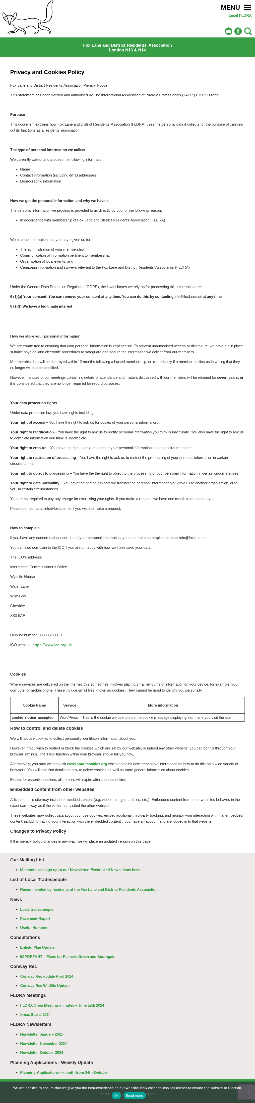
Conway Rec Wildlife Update (44, 985)
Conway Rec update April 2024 (46, 976)
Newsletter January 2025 (41, 1034)
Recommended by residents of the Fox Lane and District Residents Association (89, 889)
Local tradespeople (36, 909)
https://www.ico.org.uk (52, 645)
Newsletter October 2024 (41, 1052)
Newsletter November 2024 (43, 1043)
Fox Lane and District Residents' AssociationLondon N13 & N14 (127, 47)
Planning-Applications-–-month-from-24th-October (64, 1072)
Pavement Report (35, 918)
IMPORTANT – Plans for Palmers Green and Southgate (67, 956)
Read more (134, 1096)
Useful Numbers (34, 927)
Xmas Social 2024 (35, 1014)
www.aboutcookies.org (87, 764)
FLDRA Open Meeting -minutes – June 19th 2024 (62, 1005)
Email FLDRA (240, 15)
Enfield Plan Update (37, 947)
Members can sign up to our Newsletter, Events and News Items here (80, 870)
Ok (116, 1096)
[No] (248, 1092)
